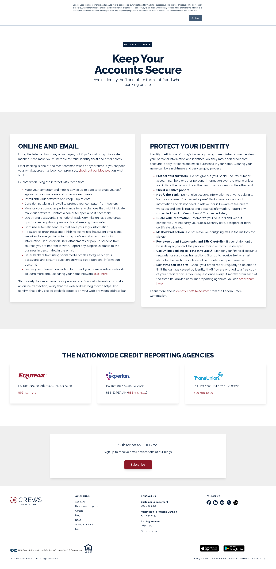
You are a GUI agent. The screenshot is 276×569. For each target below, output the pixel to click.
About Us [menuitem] (80, 501)
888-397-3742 (137, 392)
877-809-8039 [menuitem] (148, 515)
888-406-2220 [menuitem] (149, 506)
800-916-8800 (203, 392)
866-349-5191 (27, 392)
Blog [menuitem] (77, 515)
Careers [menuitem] (79, 511)
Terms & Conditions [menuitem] (239, 558)
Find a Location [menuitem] (149, 531)
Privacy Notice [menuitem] (200, 558)
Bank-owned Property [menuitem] (86, 506)
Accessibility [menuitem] (258, 558)
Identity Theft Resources (193, 291)
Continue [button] (195, 18)
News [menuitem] (78, 520)
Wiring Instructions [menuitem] (85, 524)
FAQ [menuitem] (77, 529)
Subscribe (138, 464)
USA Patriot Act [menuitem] (218, 558)
